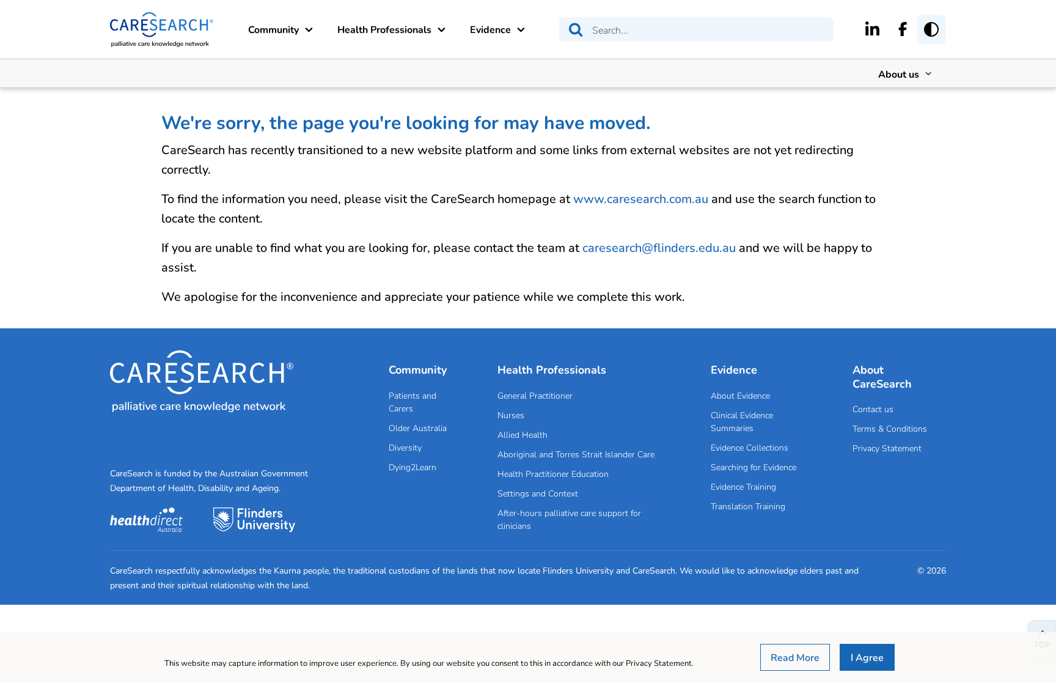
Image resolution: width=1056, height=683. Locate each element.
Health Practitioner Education (553, 473)
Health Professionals (384, 29)
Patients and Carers (412, 401)
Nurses (510, 415)
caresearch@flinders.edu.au (659, 247)
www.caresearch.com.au (640, 198)
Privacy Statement (887, 448)
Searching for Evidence (753, 467)
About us (898, 73)
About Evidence (740, 395)
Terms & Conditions (890, 428)
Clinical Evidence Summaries (742, 421)
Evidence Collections (749, 447)
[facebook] (903, 29)
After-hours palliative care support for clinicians (569, 519)
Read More (795, 657)
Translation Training (748, 506)
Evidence (490, 29)
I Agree (867, 657)
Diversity (405, 447)
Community (273, 29)
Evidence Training (743, 486)
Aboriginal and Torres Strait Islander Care (575, 454)
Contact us (873, 409)
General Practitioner (535, 395)
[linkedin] (872, 29)
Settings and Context (537, 493)
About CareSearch (882, 376)
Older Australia (418, 428)
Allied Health (522, 434)
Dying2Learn (412, 467)
